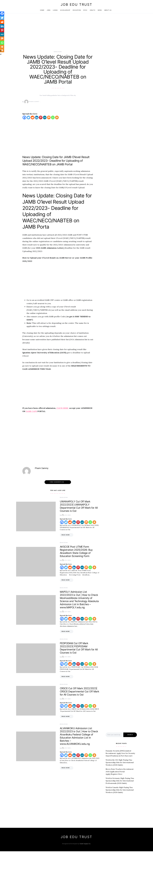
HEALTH (92, 10)
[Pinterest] (40, 117)
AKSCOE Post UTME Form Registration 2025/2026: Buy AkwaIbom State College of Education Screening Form (76, 551)
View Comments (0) (57, 482)
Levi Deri (67, 515)
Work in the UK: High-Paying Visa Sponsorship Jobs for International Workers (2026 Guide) (120, 762)
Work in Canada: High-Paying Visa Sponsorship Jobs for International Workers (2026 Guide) (120, 789)
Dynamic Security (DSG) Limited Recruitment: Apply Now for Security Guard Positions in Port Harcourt (120, 753)
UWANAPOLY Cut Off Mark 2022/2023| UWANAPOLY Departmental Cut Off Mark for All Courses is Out (79, 506)
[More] (57, 117)
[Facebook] (24, 117)
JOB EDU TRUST (76, 4)
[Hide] (1, 54)
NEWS (100, 10)
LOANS (55, 10)
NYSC (85, 10)
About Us (107, 10)
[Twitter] (28, 117)
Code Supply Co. (85, 843)
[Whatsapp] (53, 117)
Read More (66, 535)
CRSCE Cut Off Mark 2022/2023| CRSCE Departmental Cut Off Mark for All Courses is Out (79, 691)
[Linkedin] (36, 117)
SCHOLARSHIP (65, 10)
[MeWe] (45, 117)
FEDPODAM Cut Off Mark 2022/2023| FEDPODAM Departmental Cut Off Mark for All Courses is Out (79, 648)
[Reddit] (32, 117)
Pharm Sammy (34, 101)
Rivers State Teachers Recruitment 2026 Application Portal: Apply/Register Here (120, 771)
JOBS (48, 10)
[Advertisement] (57, 35)
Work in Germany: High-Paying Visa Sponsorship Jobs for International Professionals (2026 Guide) (120, 780)
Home (42, 10)
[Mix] (49, 117)
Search (130, 735)
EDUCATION (77, 10)
